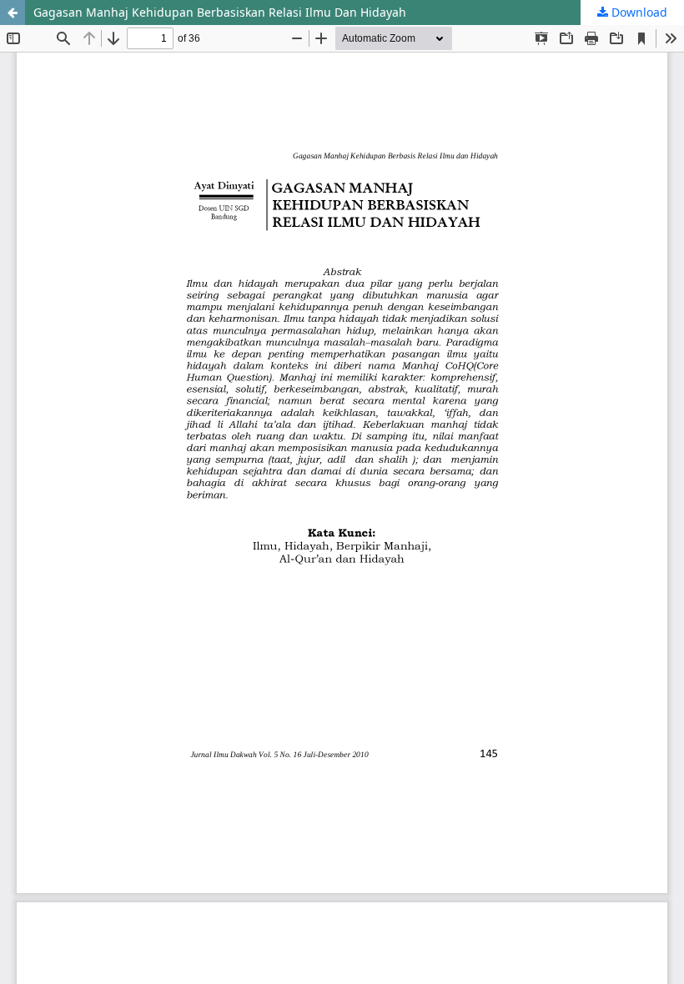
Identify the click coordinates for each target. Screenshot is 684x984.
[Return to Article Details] (12, 12)
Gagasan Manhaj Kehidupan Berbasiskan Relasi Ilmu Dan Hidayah (219, 12)
